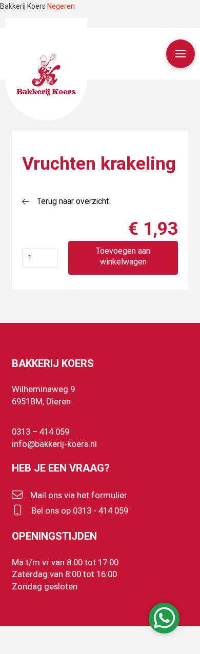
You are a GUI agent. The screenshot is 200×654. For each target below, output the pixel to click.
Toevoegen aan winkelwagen (123, 256)
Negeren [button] (61, 6)
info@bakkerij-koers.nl (54, 444)
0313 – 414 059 (40, 431)
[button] (180, 53)
